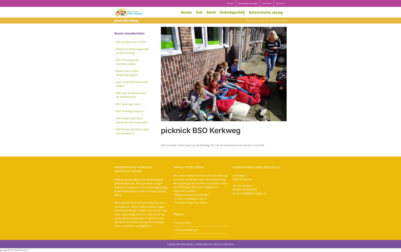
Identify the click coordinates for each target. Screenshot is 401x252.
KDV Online (229, 244)
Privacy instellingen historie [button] (191, 198)
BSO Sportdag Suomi (128, 104)
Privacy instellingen (186, 230)
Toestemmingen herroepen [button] (191, 202)
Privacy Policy (183, 222)
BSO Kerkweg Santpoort (130, 111)
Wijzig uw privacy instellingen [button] (192, 194)
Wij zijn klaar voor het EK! (131, 42)
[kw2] (224, 74)
